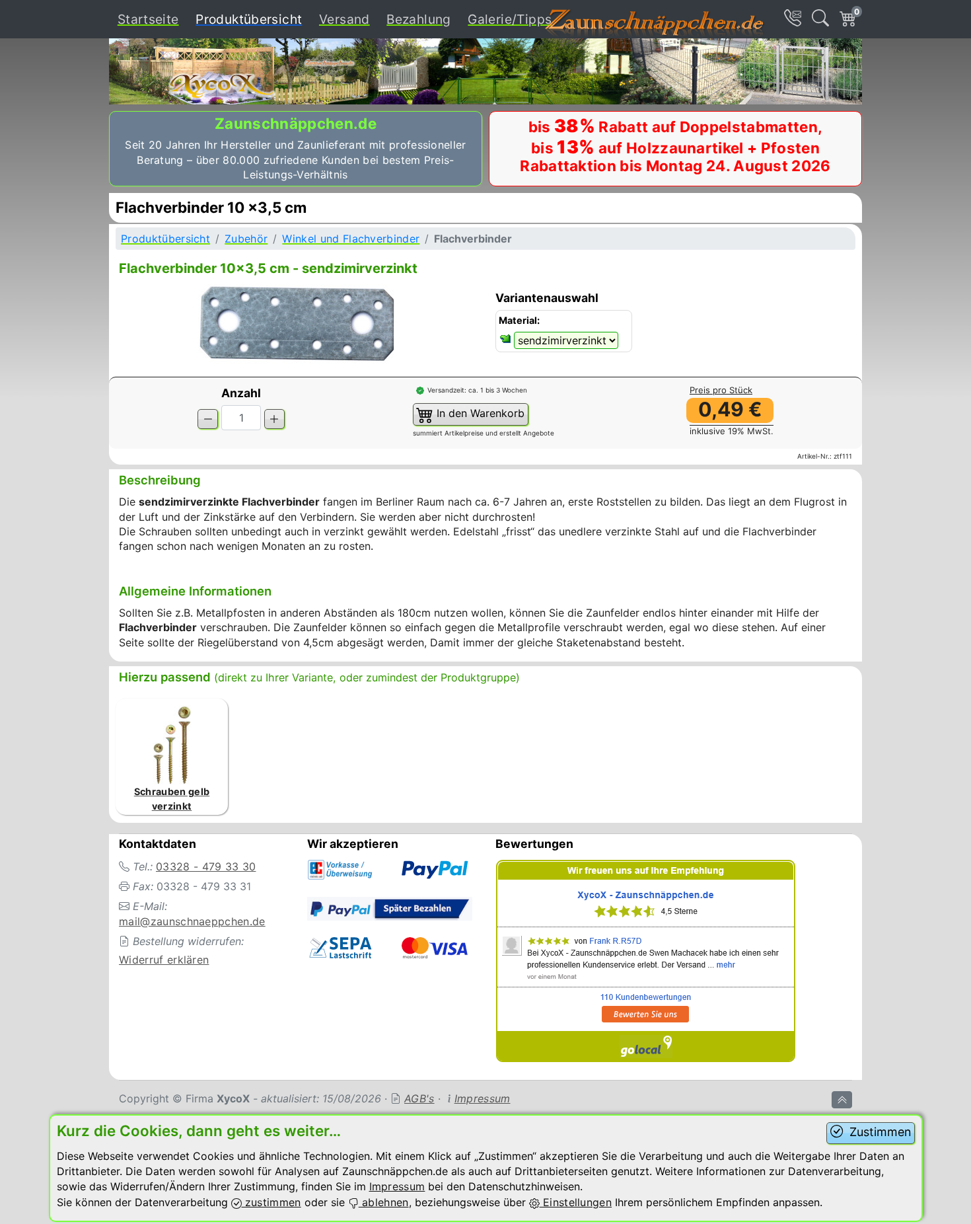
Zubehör (246, 238)
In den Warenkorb (478, 413)
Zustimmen (878, 1132)
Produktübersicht (251, 19)
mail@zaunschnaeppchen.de (192, 921)
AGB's (419, 1098)
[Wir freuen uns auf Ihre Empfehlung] (646, 963)
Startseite (148, 19)
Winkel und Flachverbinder (350, 238)
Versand (344, 19)
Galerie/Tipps (510, 19)
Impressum (482, 1098)
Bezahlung (418, 19)
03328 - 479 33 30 (206, 866)
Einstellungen (576, 1202)
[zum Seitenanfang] (842, 1099)
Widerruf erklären (164, 959)
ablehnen (384, 1202)
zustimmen (271, 1202)
